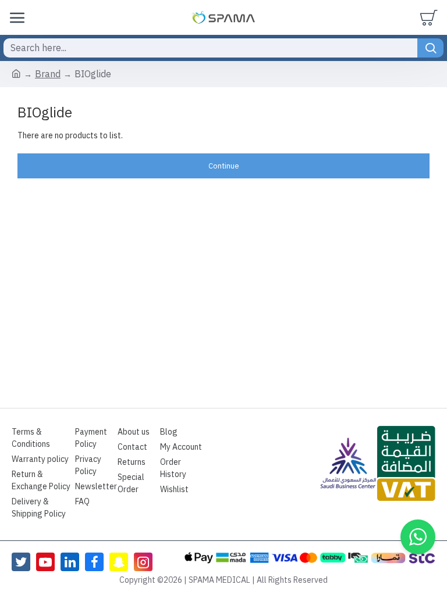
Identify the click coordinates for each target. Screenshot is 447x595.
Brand (48, 74)
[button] (417, 536)
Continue (223, 165)
